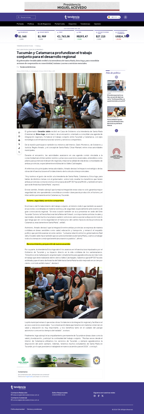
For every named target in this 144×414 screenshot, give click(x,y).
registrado (29, 376)
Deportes (73, 24)
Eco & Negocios (44, 24)
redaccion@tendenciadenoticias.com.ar (26, 395)
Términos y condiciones (34, 409)
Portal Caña (60, 24)
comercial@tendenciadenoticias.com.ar (26, 400)
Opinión (97, 24)
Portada (20, 24)
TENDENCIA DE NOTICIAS (25, 46)
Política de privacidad (17, 409)
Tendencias (85, 24)
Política (31, 24)
